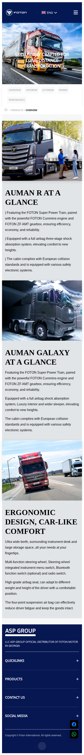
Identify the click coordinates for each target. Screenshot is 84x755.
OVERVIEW (15, 90)
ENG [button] (50, 12)
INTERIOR (31, 90)
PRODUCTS (17, 110)
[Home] (6, 109)
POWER (63, 90)
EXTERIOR (48, 90)
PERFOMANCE (17, 100)
